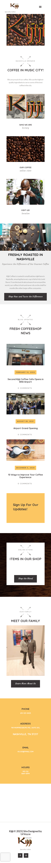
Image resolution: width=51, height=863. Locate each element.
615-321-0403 (25, 713)
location (26, 213)
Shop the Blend (25, 578)
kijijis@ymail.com (25, 752)
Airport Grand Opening (25, 428)
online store (25, 170)
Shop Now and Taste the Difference (25, 296)
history (25, 128)
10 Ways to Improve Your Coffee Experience (25, 476)
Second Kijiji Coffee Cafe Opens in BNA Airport (26, 380)
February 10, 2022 (25, 372)
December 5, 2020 (25, 468)
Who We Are (25, 125)
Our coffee (25, 167)
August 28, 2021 (25, 421)
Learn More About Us (25, 683)
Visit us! (25, 210)
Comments (25, 388)
